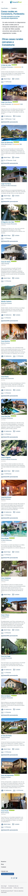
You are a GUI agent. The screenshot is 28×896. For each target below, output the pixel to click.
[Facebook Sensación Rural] (11, 878)
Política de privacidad (6, 887)
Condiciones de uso (13, 886)
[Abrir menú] (2, 2)
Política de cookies (18, 887)
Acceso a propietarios (7, 874)
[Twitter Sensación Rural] (16, 878)
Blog (2, 864)
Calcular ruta (4, 871)
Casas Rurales (4, 8)
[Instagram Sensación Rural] (13, 878)
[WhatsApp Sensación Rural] (14, 878)
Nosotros (3, 861)
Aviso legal (4, 886)
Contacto (3, 867)
